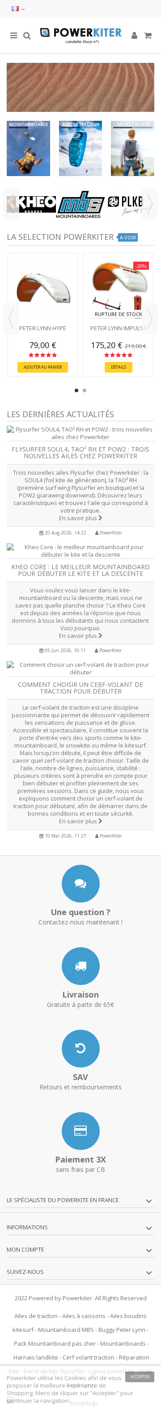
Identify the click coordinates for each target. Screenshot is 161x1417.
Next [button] (150, 204)
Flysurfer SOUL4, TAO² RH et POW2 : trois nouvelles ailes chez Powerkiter (80, 452)
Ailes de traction (36, 1316)
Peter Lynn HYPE (42, 328)
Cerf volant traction (88, 1357)
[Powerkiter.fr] (80, 35)
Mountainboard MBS (66, 1330)
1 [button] (76, 390)
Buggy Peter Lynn (121, 1330)
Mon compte (25, 1249)
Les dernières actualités (60, 414)
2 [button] (84, 390)
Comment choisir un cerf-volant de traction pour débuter (80, 687)
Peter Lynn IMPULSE (118, 328)
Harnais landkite (35, 1357)
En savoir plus (78, 518)
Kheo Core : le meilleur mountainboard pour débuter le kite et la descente (80, 570)
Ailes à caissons (84, 1316)
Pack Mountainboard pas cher (55, 1343)
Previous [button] (11, 204)
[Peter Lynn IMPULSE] (118, 289)
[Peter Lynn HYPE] (42, 289)
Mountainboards (123, 1343)
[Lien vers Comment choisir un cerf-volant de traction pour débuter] (80, 668)
